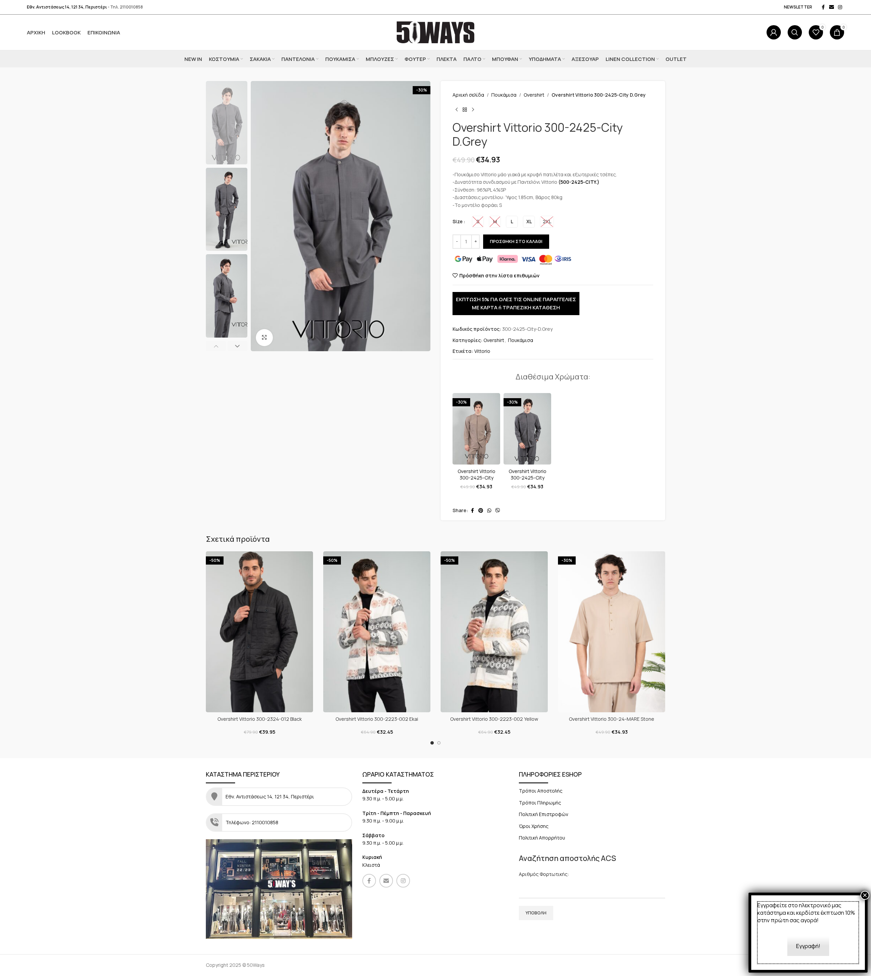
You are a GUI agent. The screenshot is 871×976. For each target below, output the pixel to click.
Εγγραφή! (808, 946)
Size (458, 221)
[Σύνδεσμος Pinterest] (480, 510)
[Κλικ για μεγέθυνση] (264, 337)
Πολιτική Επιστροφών (543, 814)
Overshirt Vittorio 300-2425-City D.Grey (527, 478)
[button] (216, 346)
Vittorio (482, 351)
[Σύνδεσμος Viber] (497, 510)
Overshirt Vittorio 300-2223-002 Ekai (376, 719)
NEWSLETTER (798, 7)
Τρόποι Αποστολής (540, 790)
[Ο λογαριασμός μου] (773, 32)
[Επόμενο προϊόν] (473, 109)
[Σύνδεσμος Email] (831, 7)
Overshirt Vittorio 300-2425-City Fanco (476, 478)
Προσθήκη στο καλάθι (516, 241)
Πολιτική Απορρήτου (542, 837)
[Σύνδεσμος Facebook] (823, 7)
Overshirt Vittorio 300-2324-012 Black (259, 719)
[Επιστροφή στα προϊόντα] (465, 109)
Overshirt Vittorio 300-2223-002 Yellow (494, 719)
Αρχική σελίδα (468, 95)
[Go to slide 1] (432, 743)
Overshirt (534, 95)
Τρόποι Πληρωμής (540, 802)
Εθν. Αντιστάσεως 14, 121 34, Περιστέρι (67, 7)
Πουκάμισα (503, 95)
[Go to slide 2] (439, 743)
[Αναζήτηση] (794, 32)
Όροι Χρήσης (533, 826)
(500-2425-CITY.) (578, 182)
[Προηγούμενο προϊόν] (457, 109)
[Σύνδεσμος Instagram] (840, 7)
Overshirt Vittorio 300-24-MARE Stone (611, 719)
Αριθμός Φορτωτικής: (544, 874)
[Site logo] (436, 32)
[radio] (478, 222)
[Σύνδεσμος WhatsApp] (489, 510)
